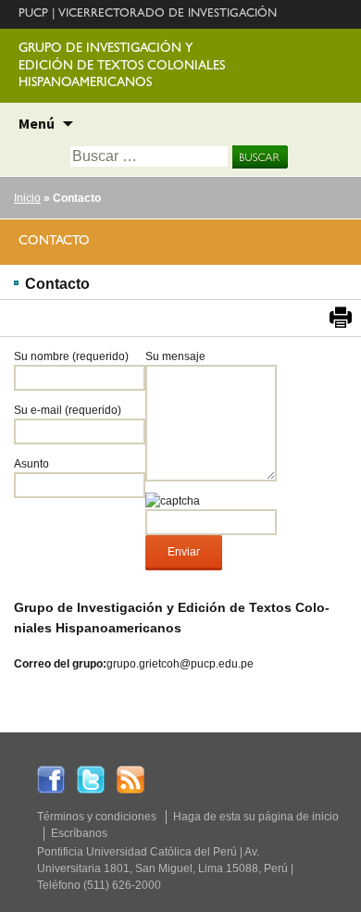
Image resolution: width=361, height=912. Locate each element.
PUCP (33, 14)
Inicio (27, 198)
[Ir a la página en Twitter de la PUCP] (91, 778)
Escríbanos (79, 833)
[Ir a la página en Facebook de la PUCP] (51, 778)
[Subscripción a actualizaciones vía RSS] (130, 778)
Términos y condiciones (96, 816)
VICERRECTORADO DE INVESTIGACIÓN (167, 14)
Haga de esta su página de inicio (256, 816)
